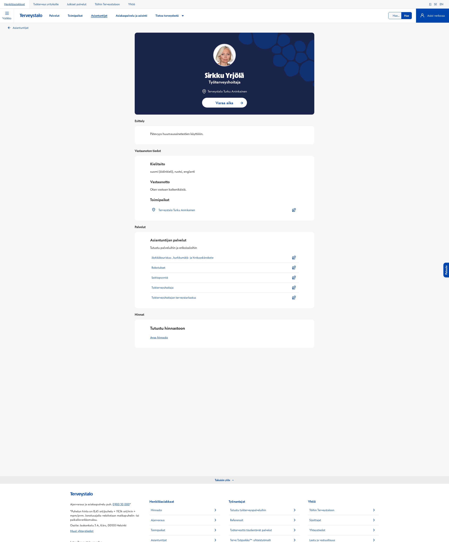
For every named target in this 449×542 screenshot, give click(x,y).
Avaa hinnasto (159, 337)
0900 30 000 (121, 504)
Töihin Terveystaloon (107, 4)
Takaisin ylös (222, 480)
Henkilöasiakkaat (14, 4)
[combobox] (400, 15)
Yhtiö (131, 4)
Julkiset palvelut (76, 4)
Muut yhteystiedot (81, 531)
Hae (406, 15)
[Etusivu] (31, 16)
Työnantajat (237, 502)
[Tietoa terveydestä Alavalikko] (183, 16)
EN (441, 4)
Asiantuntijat (21, 27)
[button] (224, 210)
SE (435, 4)
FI (430, 4)
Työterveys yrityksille (46, 4)
